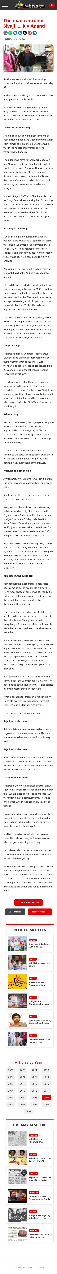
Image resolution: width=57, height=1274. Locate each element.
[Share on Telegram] (15, 33)
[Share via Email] (30, 33)
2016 (34, 1083)
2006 (10, 1104)
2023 (46, 1070)
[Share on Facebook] (20, 33)
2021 (22, 1077)
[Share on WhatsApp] (10, 33)
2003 (46, 1104)
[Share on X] (25, 33)
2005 (22, 1104)
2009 (22, 1097)
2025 (22, 1070)
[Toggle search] (52, 5)
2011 (46, 1090)
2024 (34, 1070)
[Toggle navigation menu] (5, 5)
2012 (34, 1090)
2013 (22, 1090)
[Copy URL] (5, 33)
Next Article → (40, 911)
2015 (46, 1083)
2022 (10, 1077)
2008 (34, 1097)
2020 (34, 1077)
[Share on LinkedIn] (35, 33)
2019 (46, 1077)
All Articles (15, 911)
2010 (10, 1097)
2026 (10, 1070)
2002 (28, 1111)
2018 (10, 1083)
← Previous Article (29, 902)
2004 (34, 1104)
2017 (22, 1083)
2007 (46, 1097)
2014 (10, 1090)
